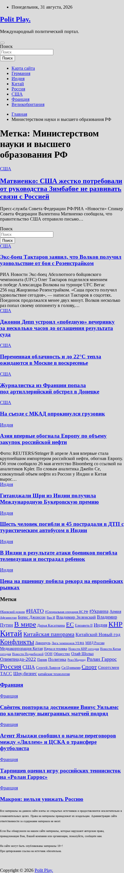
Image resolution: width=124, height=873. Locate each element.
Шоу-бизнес (25, 673)
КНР (115, 624)
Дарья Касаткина (51, 625)
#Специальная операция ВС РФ (66, 611)
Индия (18, 78)
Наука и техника (55, 648)
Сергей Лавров (48, 667)
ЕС (70, 624)
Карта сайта (23, 68)
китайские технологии (54, 674)
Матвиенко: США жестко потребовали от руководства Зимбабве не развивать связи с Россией (61, 188)
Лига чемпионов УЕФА (68, 643)
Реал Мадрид (76, 659)
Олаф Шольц (82, 654)
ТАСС (6, 673)
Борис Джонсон (32, 617)
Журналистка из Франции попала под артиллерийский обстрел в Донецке (49, 388)
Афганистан (8, 617)
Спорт (89, 667)
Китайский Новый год (98, 634)
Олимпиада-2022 (18, 659)
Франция (20, 99)
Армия (115, 611)
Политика (57, 659)
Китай (18, 83)
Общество (62, 654)
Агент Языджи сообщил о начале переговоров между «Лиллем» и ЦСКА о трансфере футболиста (58, 742)
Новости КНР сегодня (83, 648)
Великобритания (28, 104)
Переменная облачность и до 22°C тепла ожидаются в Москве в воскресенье (50, 360)
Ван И (51, 617)
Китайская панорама (48, 634)
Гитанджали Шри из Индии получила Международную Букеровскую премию (49, 498)
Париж (42, 659)
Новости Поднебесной (28, 654)
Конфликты (17, 642)
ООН (48, 654)
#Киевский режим (12, 611)
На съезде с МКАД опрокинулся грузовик (52, 414)
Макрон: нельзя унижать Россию (41, 799)
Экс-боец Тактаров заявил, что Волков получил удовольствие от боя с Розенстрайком (60, 260)
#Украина (98, 611)
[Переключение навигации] (2, 43)
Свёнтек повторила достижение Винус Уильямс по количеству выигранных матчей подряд (59, 710)
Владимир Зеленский (76, 617)
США (17, 94)
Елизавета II (84, 625)
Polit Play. (15, 19)
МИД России (94, 643)
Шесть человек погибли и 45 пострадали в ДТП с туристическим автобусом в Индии (62, 527)
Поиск (6, 46)
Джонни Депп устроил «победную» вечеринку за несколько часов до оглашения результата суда (57, 328)
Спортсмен (108, 667)
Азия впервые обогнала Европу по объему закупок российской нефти (53, 439)
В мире (25, 624)
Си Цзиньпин (70, 668)
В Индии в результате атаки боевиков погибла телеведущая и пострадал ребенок (58, 556)
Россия (18, 88)
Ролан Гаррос (102, 659)
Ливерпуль (42, 643)
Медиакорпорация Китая (21, 648)
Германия (21, 73)
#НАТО (35, 611)
